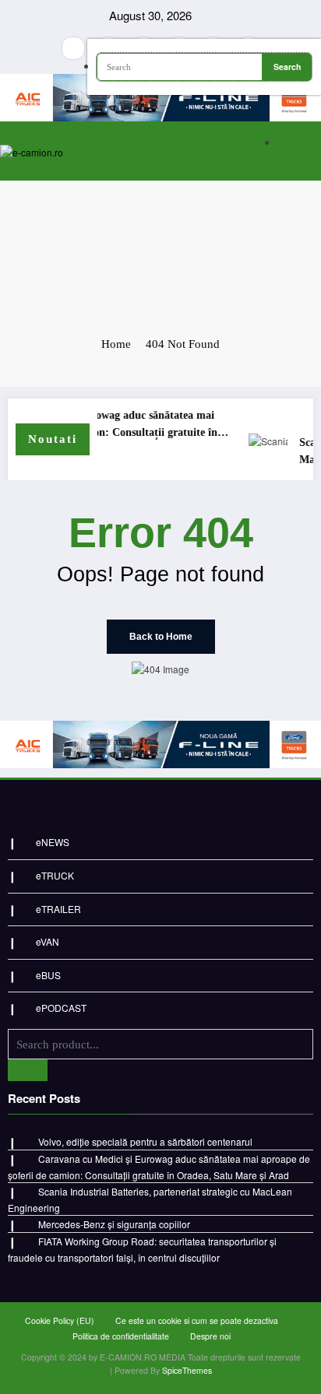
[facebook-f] (73, 48)
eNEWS (52, 841)
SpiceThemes (187, 1370)
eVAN (47, 941)
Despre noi (210, 1336)
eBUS (48, 974)
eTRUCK (55, 875)
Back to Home (160, 636)
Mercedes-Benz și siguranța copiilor (114, 1224)
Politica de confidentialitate (120, 1336)
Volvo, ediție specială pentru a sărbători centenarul (145, 1141)
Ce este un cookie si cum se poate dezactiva (196, 1320)
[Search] (305, 143)
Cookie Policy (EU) (59, 1320)
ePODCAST (61, 1007)
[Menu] (251, 150)
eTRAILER (58, 908)
